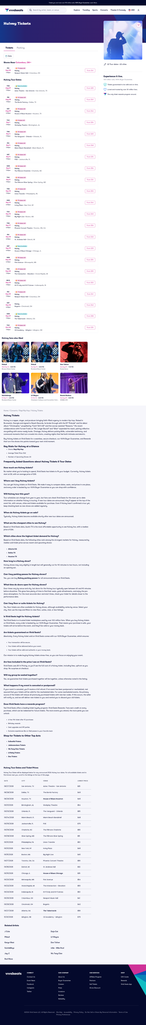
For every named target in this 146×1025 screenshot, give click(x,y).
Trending (86, 10)
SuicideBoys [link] (9, 948)
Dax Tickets (12, 756)
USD (133, 10)
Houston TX (12, 556)
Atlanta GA (12, 549)
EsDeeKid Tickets (14, 741)
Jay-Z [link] (7, 953)
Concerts (104, 10)
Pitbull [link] (7, 937)
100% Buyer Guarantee (82, 3)
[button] (8, 56)
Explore (77, 10)
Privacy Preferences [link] (63, 1015)
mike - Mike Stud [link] (57, 948)
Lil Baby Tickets (14, 753)
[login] (138, 10)
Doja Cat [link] (54, 931)
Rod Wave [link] (9, 959)
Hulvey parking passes (28, 578)
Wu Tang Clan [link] (56, 953)
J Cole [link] (7, 931)
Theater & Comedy (118, 10)
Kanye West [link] (9, 942)
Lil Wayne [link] (55, 937)
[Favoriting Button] (138, 25)
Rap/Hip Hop (24, 411)
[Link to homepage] (14, 10)
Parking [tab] (21, 47)
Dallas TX (11, 553)
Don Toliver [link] (55, 942)
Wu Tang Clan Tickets (16, 749)
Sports (95, 10)
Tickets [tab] (9, 47)
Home (6, 411)
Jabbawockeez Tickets (17, 745)
